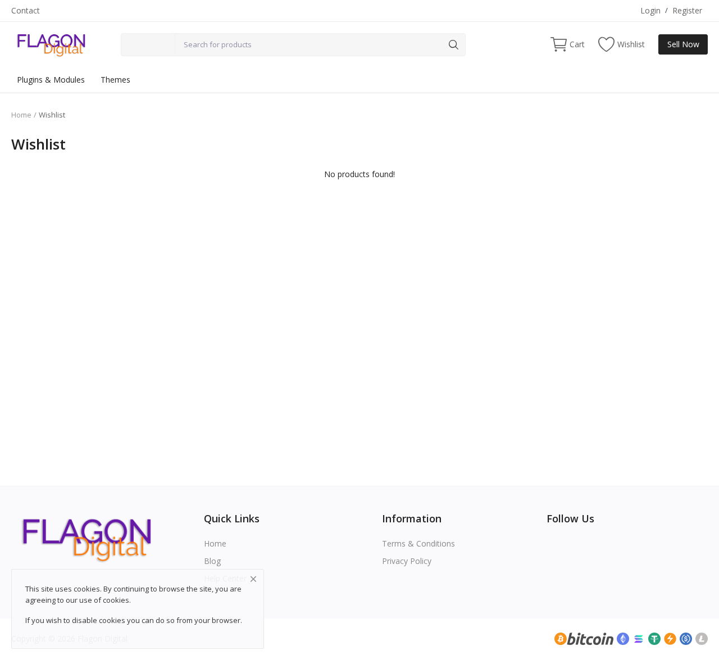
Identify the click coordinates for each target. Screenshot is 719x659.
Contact (25, 10)
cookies (116, 600)
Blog (212, 561)
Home (21, 115)
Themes (115, 79)
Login (650, 10)
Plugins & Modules (51, 79)
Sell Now (683, 44)
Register (687, 10)
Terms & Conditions (418, 543)
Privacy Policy (406, 561)
